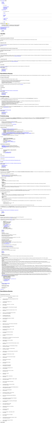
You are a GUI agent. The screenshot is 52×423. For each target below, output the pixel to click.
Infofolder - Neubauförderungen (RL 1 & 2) (5, 163)
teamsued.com (6, 225)
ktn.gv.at (6, 142)
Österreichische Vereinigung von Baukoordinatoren (12, 90)
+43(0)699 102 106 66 (6, 226)
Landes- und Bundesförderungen (6, 175)
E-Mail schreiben (5, 18)
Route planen (5, 19)
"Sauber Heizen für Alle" (26, 132)
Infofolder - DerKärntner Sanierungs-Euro (16, 163)
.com (2, 289)
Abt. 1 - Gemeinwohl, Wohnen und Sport (5, 160)
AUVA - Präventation (3, 90)
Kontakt (3, 251)
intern (4, 21)
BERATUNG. (3, 28)
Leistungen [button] (3, 3)
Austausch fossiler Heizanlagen (10, 132)
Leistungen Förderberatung (14, 61)
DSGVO (4, 15)
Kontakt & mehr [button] (4, 9)
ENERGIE (3, 27)
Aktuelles (3, 2)
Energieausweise (4, 94)
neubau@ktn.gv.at (13, 141)
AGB (4, 16)
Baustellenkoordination (6, 6)
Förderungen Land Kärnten (3, 127)
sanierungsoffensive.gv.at (8, 152)
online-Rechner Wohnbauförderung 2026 (15, 160)
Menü (5, 0)
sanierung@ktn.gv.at (8, 141)
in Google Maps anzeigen (13, 278)
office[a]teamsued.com (8, 224)
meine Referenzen (3, 87)
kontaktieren (21, 84)
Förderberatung (4, 70)
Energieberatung (5, 7)
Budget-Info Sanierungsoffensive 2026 (10, 157)
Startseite (3, 30)
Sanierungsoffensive (2, 157)
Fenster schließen (3, 422)
